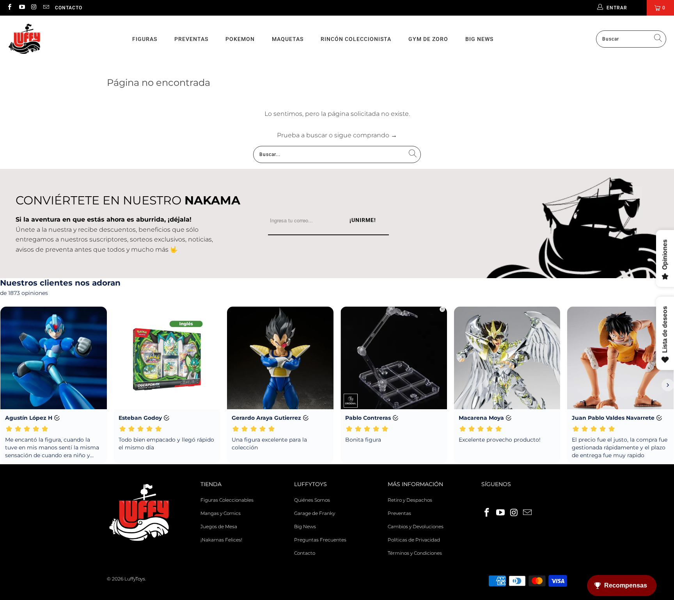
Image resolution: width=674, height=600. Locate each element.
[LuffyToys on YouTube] (21, 8)
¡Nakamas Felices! (221, 540)
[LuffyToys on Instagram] (33, 8)
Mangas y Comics (220, 513)
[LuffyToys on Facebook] (9, 8)
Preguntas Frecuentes (320, 540)
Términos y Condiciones (415, 553)
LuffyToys (134, 579)
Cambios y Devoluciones (415, 526)
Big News (479, 39)
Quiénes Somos (312, 500)
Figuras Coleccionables (227, 500)
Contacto (68, 8)
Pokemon (240, 39)
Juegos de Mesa (218, 526)
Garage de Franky (314, 513)
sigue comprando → (365, 135)
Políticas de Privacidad (414, 540)
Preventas (191, 39)
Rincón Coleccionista (356, 39)
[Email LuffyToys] (46, 8)
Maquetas (287, 39)
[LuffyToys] (24, 39)
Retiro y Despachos (410, 500)
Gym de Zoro (428, 39)
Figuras (144, 39)
